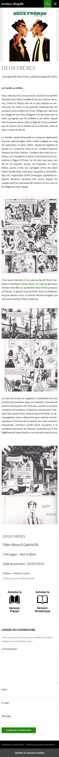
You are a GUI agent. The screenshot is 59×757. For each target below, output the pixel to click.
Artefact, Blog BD (12, 4)
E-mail (6, 702)
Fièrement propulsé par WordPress (40, 744)
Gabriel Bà (45, 283)
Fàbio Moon (28, 283)
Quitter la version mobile (29, 752)
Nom (5, 689)
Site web (6, 715)
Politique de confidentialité (13, 744)
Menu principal (55, 4)
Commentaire (10, 648)
